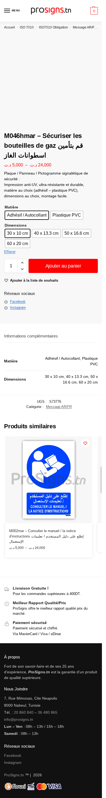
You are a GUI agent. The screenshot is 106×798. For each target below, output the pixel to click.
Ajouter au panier (63, 266)
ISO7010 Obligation (53, 27)
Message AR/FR (85, 27)
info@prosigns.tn (18, 719)
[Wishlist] (85, 443)
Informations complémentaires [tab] (31, 336)
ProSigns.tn (14, 775)
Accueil (9, 27)
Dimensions (16, 225)
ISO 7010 (27, 27)
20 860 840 (23, 712)
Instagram (18, 307)
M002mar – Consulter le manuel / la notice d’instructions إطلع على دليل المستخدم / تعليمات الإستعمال (46, 536)
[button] (93, 11)
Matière (11, 207)
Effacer (9, 252)
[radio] (26, 215)
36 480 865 (47, 712)
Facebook (18, 302)
